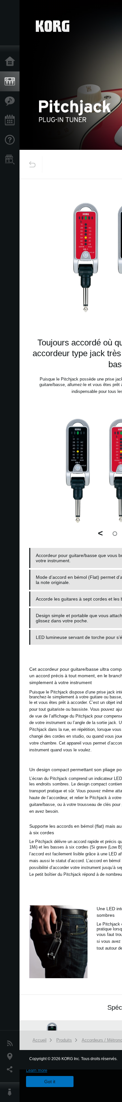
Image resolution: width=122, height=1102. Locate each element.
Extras (11, 101)
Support (11, 140)
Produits (11, 81)
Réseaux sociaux (11, 1069)
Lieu (11, 1056)
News (11, 1043)
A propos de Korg (11, 1092)
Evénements (11, 120)
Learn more (36, 1070)
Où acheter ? (11, 159)
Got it (49, 1081)
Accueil (11, 61)
